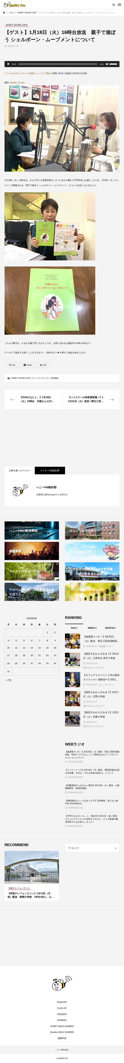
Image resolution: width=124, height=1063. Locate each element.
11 (16, 648)
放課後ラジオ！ (106, 646)
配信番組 (54, 378)
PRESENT (62, 1014)
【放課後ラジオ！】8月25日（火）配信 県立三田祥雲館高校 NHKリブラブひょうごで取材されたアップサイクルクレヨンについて (92, 754)
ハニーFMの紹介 (62, 1050)
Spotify (13, 82)
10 (8, 648)
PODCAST (62, 1002)
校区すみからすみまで (93, 667)
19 (24, 655)
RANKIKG (62, 1020)
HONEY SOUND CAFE (20, 378)
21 (39, 655)
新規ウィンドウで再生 (40, 73)
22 (47, 655)
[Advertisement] (62, 438)
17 (8, 655)
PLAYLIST (62, 1008)
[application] (62, 64)
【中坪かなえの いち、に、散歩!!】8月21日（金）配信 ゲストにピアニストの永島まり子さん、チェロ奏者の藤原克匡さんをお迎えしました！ (92, 819)
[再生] (8, 64)
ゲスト (34, 378)
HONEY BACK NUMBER (62, 1026)
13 (32, 648)
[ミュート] (107, 64)
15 (47, 648)
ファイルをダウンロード (16, 73)
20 (32, 655)
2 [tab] (32, 881)
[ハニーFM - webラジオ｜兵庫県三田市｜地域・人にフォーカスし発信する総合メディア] (14, 4)
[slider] (113, 64)
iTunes (21, 82)
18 (16, 655)
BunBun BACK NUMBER (62, 1032)
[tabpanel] (32, 876)
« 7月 (8, 680)
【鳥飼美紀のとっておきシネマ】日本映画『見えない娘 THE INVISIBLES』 (91, 802)
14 (39, 648)
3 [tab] (35, 881)
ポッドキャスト (44, 378)
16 (55, 648)
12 (24, 648)
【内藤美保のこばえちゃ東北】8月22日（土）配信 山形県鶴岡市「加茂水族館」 (92, 787)
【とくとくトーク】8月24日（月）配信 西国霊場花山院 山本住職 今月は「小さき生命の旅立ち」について (92, 771)
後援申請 (62, 1038)
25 (16, 663)
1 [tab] (29, 881)
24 (8, 663)
